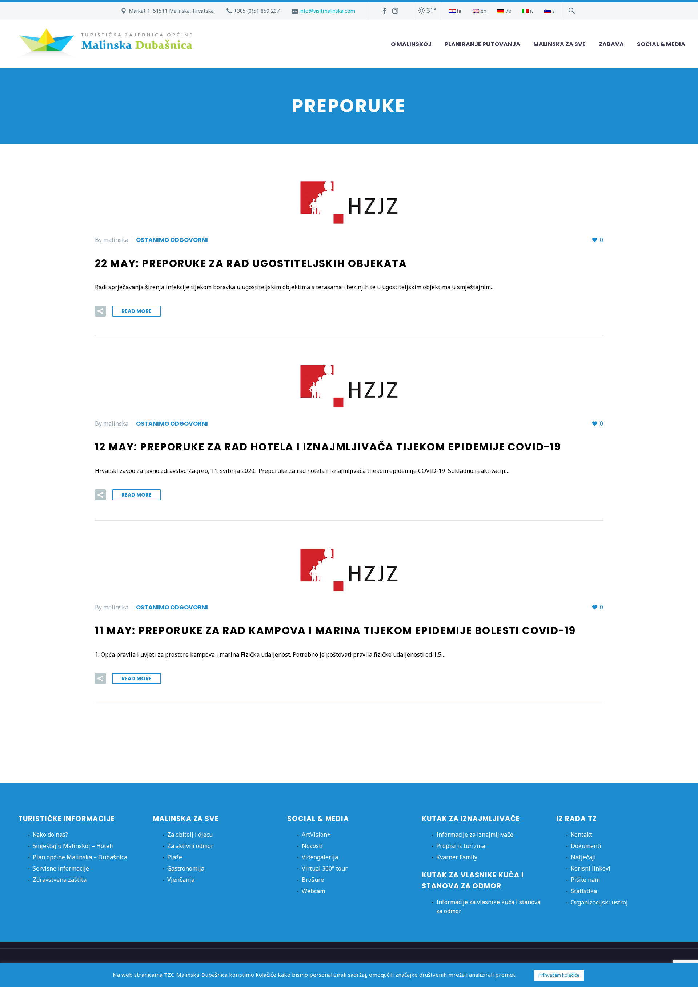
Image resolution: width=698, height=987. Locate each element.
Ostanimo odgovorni (172, 240)
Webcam (313, 891)
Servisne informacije (61, 868)
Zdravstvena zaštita (60, 880)
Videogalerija (320, 857)
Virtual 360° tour (325, 868)
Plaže (174, 857)
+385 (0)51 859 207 (257, 10)
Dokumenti (586, 846)
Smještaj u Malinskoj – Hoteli (73, 846)
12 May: (328, 447)
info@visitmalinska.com (327, 10)
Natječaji (583, 857)
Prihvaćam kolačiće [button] (558, 975)
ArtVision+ (316, 835)
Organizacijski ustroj (599, 902)
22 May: (251, 263)
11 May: (335, 631)
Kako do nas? (50, 835)
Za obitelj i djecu (190, 835)
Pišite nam (585, 880)
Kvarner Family (456, 857)
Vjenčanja (180, 880)
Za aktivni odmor (190, 846)
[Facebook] (384, 11)
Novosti (312, 846)
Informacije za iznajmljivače (474, 835)
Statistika (584, 891)
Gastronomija (185, 868)
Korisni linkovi (590, 868)
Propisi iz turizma (460, 846)
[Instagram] (395, 11)
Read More (136, 311)
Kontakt (581, 835)
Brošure (313, 880)
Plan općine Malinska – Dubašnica (80, 857)
